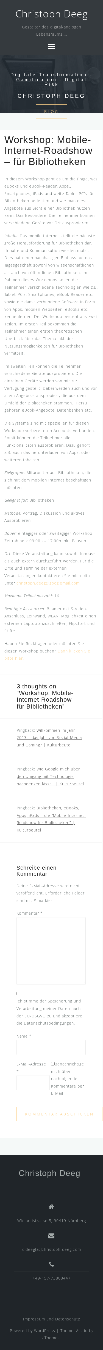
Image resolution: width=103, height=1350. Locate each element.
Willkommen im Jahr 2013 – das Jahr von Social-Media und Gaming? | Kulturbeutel (49, 738)
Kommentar (29, 913)
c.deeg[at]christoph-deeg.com (51, 1249)
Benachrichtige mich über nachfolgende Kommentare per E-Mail (67, 1078)
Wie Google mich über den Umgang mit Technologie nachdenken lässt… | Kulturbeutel (50, 776)
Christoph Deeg (51, 13)
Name (24, 1036)
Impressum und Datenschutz (51, 1319)
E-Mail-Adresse (31, 1067)
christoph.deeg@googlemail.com (48, 583)
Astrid (82, 1330)
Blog (51, 111)
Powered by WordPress (32, 1330)
